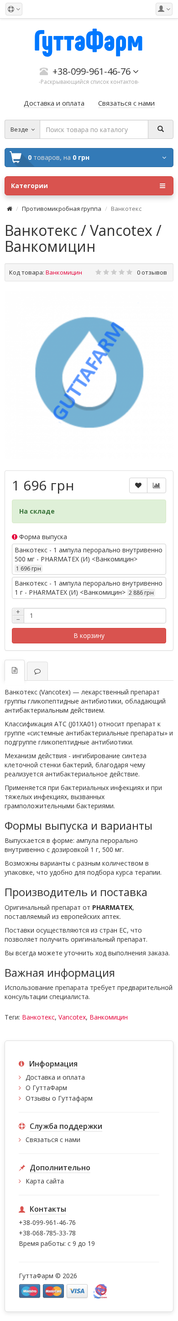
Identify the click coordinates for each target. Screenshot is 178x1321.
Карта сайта (45, 1181)
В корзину (89, 635)
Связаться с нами (53, 1139)
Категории (29, 185)
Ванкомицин (108, 1017)
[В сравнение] (156, 485)
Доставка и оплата (55, 1077)
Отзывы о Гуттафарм (59, 1098)
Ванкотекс (38, 1017)
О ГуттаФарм (46, 1087)
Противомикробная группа (61, 208)
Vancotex (72, 1017)
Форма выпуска (42, 536)
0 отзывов (152, 272)
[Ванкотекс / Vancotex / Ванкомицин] (89, 375)
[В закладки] (138, 485)
